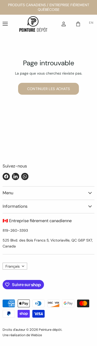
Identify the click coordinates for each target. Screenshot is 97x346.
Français (12, 266)
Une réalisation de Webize (22, 335)
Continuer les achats (48, 88)
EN (91, 23)
